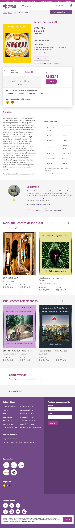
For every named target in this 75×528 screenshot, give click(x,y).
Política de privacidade (27, 406)
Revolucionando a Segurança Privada (51, 279)
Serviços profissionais (27, 413)
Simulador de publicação (30, 427)
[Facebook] (11, 505)
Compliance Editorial (26, 410)
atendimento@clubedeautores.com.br (55, 173)
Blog (4, 413)
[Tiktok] (5, 511)
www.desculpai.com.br (43, 204)
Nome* (50, 405)
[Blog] (24, 511)
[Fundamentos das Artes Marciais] (55, 326)
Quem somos (7, 417)
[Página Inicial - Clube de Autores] (9, 6)
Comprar (51, 81)
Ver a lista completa (12, 228)
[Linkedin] (11, 511)
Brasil (7, 1)
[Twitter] (5, 505)
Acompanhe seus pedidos (63, 1)
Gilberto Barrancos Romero (48, 283)
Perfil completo (36, 210)
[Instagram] (18, 505)
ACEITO (67, 520)
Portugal (14, 1)
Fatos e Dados (7, 420)
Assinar (52, 423)
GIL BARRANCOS (8, 281)
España (22, 1)
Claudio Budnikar (44, 354)
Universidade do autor (27, 417)
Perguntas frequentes (10, 439)
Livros (10, 13)
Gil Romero (40, 33)
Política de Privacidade (27, 521)
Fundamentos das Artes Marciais (53, 351)
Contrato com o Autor (10, 427)
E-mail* (50, 413)
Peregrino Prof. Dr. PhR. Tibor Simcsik (15, 354)
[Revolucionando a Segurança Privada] (55, 253)
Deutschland (31, 1)
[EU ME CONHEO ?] (19, 253)
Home (5, 13)
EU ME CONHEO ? (10, 278)
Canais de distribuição (27, 424)
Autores (5, 410)
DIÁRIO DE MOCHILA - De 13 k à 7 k (17, 351)
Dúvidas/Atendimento (10, 406)
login (15, 379)
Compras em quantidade (28, 420)
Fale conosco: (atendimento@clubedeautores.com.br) (20, 442)
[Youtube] (18, 511)
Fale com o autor (55, 210)
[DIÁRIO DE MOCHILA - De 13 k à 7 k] (19, 326)
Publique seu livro (46, 1)
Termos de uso (8, 424)
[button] (48, 223)
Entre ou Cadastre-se (62, 6)
